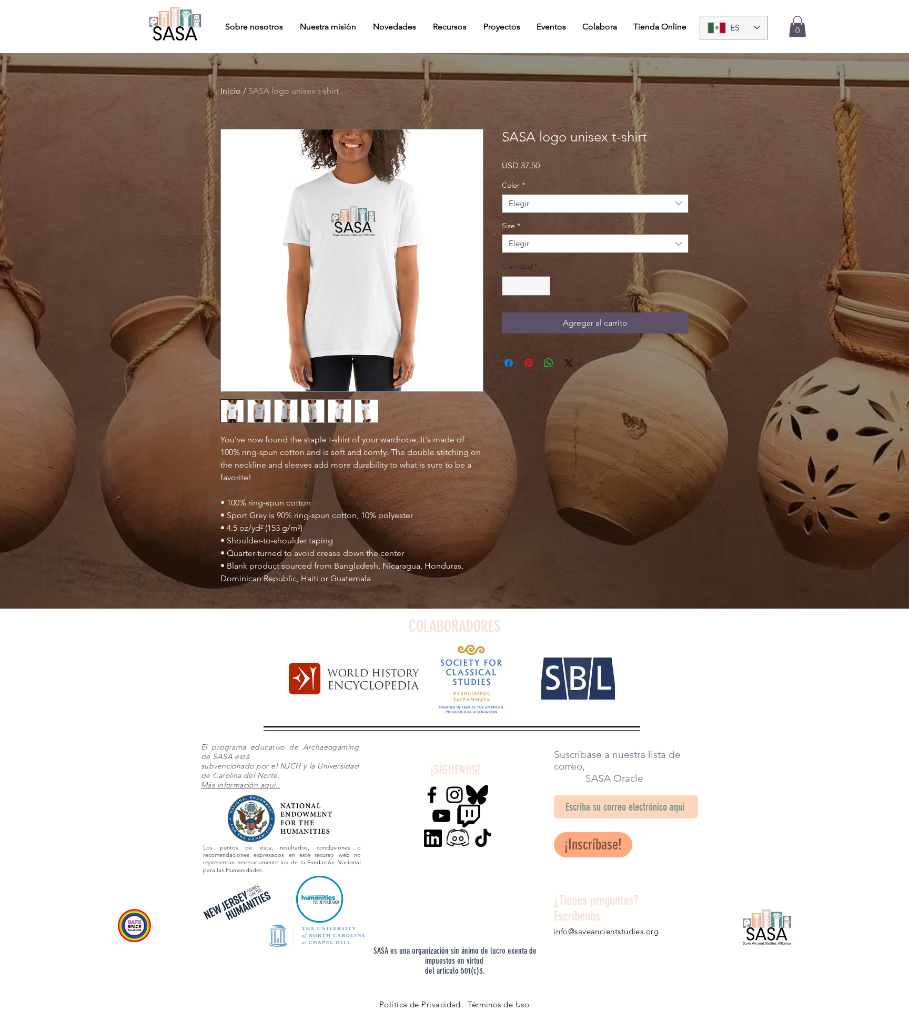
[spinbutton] (526, 286)
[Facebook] (432, 795)
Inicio (230, 91)
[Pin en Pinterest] (528, 363)
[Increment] (542, 286)
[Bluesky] (477, 795)
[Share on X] (568, 363)
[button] (797, 26)
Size (511, 225)
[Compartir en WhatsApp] (548, 363)
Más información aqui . (240, 785)
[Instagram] (454, 795)
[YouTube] (441, 816)
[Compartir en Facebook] (508, 363)
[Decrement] (510, 286)
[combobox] (595, 203)
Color (513, 185)
